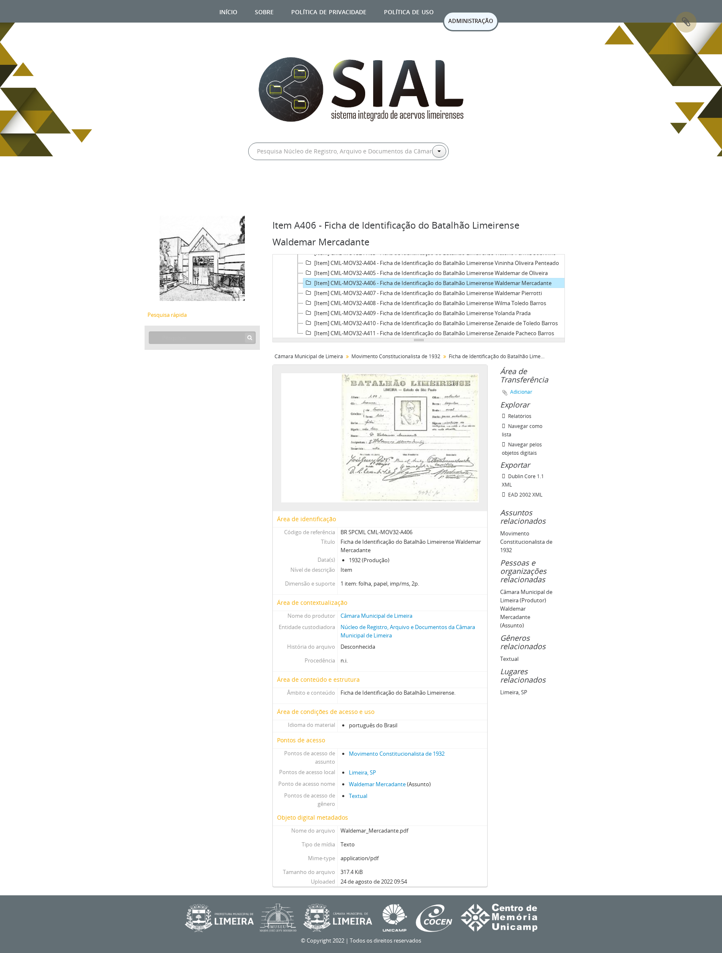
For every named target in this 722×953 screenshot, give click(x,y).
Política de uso (409, 11)
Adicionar (521, 391)
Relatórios (519, 416)
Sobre (264, 11)
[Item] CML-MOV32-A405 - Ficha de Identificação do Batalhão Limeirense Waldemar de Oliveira (431, 273)
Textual (358, 796)
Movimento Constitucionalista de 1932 (395, 356)
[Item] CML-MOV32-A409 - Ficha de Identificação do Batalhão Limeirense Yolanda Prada (422, 313)
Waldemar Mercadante (377, 784)
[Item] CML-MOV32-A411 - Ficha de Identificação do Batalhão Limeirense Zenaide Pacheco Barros (434, 333)
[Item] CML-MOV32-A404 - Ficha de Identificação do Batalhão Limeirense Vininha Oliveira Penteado (436, 263)
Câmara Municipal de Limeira (309, 356)
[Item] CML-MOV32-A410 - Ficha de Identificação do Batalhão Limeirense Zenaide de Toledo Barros (436, 323)
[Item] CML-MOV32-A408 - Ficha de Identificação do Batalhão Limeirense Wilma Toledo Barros (430, 303)
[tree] (418, 296)
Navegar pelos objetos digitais (522, 448)
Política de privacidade (328, 11)
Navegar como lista (522, 430)
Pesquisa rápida (167, 315)
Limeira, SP (362, 772)
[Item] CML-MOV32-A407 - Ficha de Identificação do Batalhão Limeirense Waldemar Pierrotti (428, 293)
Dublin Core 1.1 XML (523, 480)
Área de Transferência (686, 22)
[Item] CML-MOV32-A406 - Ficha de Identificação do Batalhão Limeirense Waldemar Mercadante (433, 283)
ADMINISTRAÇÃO (470, 21)
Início (228, 11)
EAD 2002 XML (524, 494)
